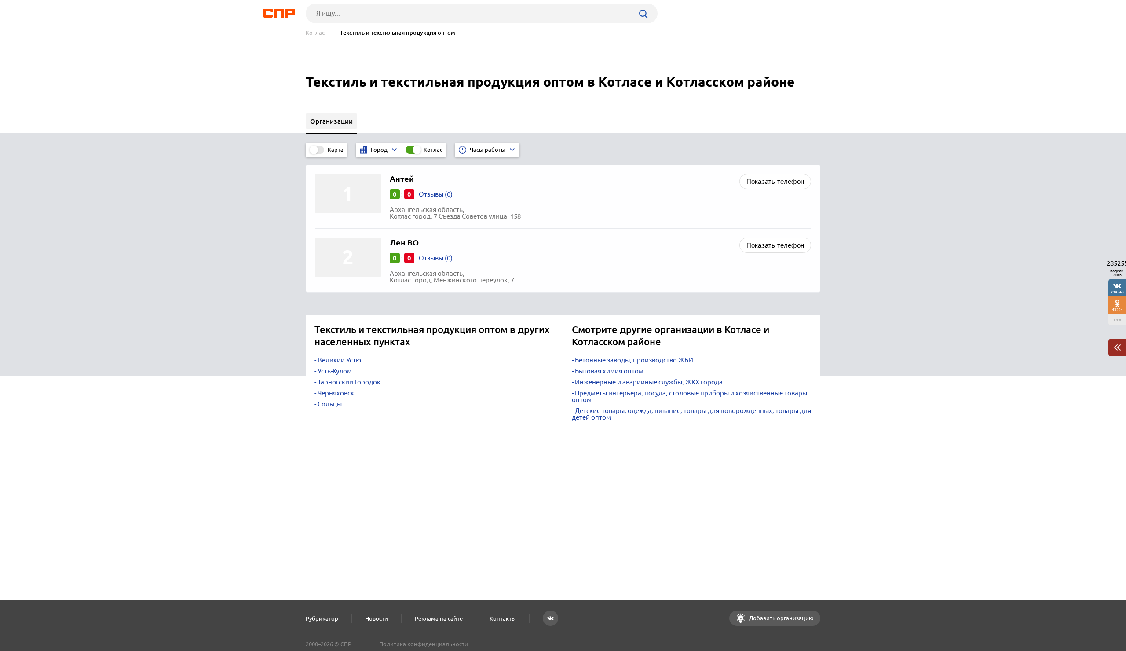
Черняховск (336, 393)
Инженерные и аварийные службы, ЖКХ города (649, 382)
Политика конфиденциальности (423, 643)
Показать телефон (775, 181)
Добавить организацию (781, 618)
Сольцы (330, 404)
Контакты (503, 618)
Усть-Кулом (335, 371)
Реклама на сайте (439, 618)
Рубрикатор (322, 618)
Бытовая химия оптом (609, 371)
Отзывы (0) (436, 194)
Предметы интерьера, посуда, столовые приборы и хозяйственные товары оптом (689, 396)
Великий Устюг (341, 360)
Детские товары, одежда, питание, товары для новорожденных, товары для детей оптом (691, 414)
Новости (376, 618)
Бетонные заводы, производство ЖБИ (634, 360)
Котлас (315, 33)
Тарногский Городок (349, 382)
